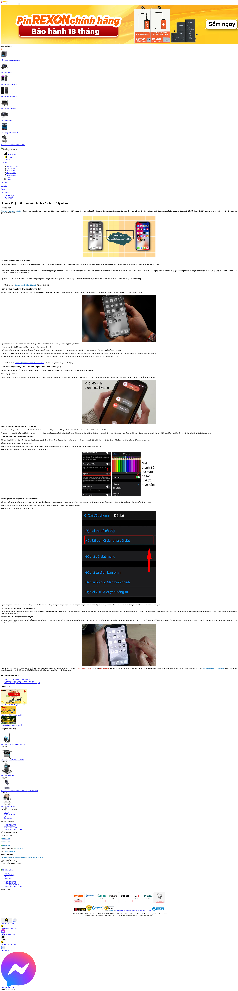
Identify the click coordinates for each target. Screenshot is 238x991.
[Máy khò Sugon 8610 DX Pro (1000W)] (7, 758)
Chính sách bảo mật (10, 826)
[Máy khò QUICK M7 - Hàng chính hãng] (7, 743)
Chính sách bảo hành (10, 824)
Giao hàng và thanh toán (11, 827)
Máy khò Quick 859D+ (8, 775)
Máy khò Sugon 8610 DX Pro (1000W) (12, 760)
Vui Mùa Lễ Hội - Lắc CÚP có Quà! (11, 725)
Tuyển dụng (8, 818)
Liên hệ (6, 813)
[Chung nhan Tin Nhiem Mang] (132, 910)
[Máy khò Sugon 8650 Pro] (7, 805)
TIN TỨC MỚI (9, 195)
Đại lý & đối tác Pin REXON (13, 829)
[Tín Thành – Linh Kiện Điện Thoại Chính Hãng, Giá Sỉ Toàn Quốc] (4, 2)
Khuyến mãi (8, 199)
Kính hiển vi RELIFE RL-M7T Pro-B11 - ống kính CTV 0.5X (19, 791)
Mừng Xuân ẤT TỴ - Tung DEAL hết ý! (13, 705)
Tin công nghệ (5, 192)
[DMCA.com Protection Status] (89, 910)
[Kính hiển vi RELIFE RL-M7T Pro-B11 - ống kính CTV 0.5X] (7, 789)
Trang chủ (4, 186)
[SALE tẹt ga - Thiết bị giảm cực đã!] (8, 714)
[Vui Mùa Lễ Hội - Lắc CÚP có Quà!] (8, 724)
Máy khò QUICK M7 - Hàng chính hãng (13, 744)
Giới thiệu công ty (9, 814)
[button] (7, 870)
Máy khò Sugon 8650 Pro (8, 806)
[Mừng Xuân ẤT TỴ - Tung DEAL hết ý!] (14, 703)
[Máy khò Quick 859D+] (7, 774)
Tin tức (3, 189)
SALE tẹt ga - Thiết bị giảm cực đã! (11, 715)
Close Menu (4, 162)
